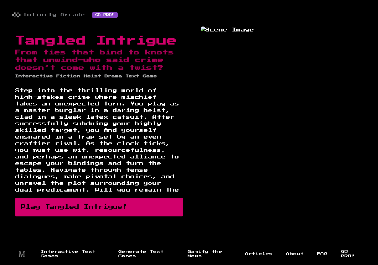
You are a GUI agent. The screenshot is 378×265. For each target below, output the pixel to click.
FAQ (322, 254)
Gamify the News (205, 254)
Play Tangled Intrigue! (74, 207)
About (295, 254)
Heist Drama (103, 76)
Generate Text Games (141, 254)
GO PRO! (105, 15)
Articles (259, 254)
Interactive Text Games (68, 254)
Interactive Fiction (48, 76)
